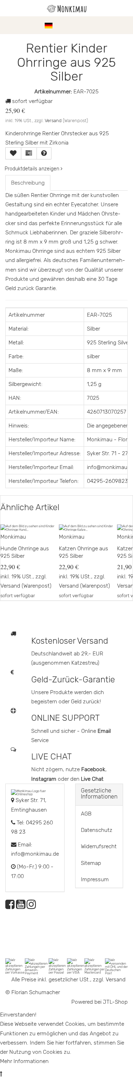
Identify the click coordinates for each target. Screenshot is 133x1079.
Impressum (95, 879)
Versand (53, 120)
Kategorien (25, 25)
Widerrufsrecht (99, 846)
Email (104, 731)
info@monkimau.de (35, 854)
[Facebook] (10, 906)
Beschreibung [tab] (28, 183)
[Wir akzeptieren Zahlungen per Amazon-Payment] (37, 966)
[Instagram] (31, 906)
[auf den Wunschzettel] (13, 153)
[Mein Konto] (111, 25)
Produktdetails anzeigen (33, 169)
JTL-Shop (115, 1002)
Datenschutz (96, 830)
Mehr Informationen (24, 1061)
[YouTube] (20, 906)
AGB (86, 814)
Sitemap (91, 863)
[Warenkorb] (124, 25)
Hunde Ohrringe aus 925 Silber (24, 552)
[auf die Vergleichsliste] (29, 153)
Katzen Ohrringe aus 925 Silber (83, 552)
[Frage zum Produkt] (44, 153)
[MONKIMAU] (67, 8)
